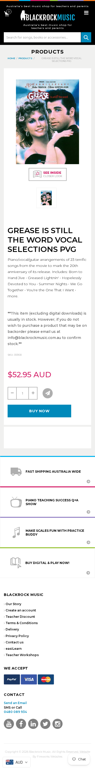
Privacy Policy (17, 636)
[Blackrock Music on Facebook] (21, 724)
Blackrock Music (40, 752)
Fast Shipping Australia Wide (53, 471)
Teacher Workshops (22, 655)
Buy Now (39, 411)
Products (47, 52)
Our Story (13, 604)
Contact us (15, 642)
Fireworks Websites (49, 756)
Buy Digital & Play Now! (47, 563)
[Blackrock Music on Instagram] (57, 724)
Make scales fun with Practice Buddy (55, 532)
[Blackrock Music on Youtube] (9, 724)
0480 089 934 (15, 712)
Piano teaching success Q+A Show (52, 502)
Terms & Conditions (22, 623)
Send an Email (15, 703)
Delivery (12, 629)
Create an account (21, 610)
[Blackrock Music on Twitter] (33, 724)
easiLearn (14, 649)
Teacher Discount (20, 617)
